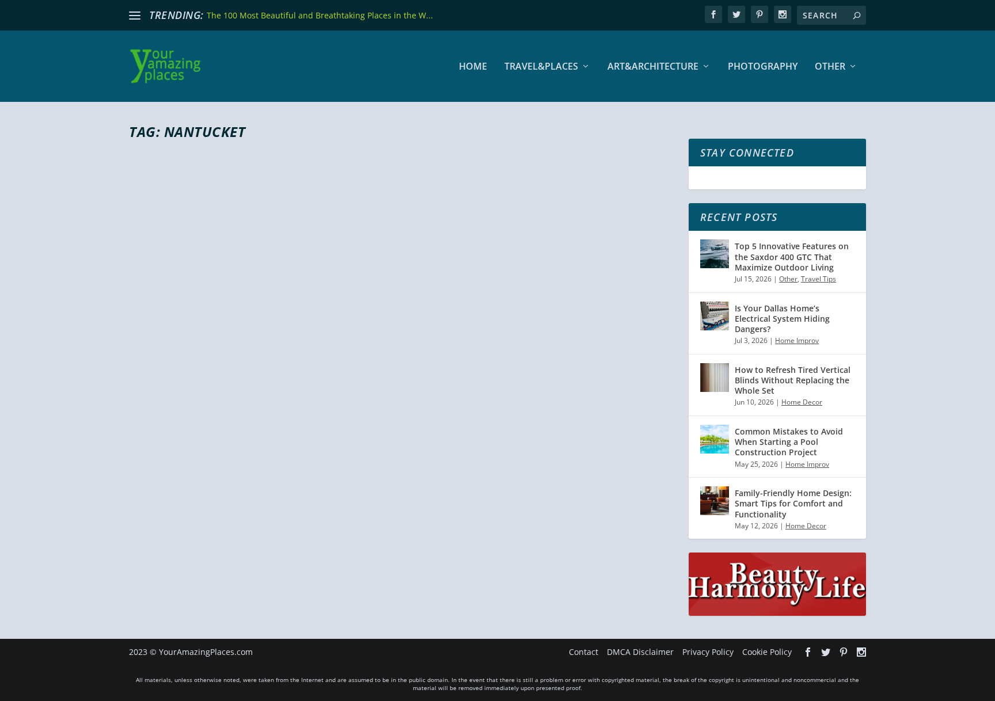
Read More (170, 513)
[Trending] (134, 15)
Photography (762, 67)
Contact (583, 651)
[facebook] (713, 14)
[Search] (856, 15)
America (274, 468)
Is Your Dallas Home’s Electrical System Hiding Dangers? (782, 318)
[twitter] (736, 14)
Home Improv (797, 340)
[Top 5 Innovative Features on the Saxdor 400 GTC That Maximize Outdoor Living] (714, 253)
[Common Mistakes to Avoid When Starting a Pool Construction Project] (714, 439)
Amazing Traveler (178, 468)
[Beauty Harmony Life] (777, 612)
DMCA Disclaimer (640, 651)
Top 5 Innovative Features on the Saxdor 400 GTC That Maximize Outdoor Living (792, 256)
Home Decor (801, 402)
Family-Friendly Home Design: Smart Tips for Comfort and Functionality (793, 503)
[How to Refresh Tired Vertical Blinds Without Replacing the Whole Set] (714, 377)
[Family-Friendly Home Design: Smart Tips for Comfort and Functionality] (714, 500)
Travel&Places (541, 67)
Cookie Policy (767, 651)
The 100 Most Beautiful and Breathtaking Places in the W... (320, 15)
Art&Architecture (652, 67)
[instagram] (782, 14)
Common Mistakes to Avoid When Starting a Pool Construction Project (789, 442)
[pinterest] (759, 14)
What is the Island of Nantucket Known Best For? (328, 446)
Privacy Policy (708, 651)
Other (830, 67)
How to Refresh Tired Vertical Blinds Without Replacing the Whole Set (792, 380)
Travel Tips (818, 279)
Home (473, 67)
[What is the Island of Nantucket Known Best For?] (337, 287)
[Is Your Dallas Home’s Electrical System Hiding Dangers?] (714, 316)
